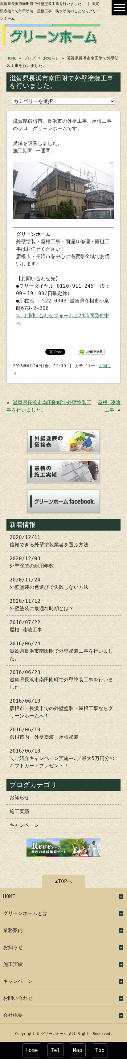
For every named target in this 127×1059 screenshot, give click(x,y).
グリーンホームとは (25, 913)
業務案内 (13, 930)
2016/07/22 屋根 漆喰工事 (26, 626)
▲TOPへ (63, 881)
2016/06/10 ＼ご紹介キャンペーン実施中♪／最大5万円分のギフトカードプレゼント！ (62, 758)
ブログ (30, 58)
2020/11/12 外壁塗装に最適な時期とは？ (42, 604)
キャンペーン (24, 825)
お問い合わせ (18, 998)
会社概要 (13, 1015)
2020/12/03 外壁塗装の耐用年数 (32, 562)
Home (32, 1050)
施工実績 (19, 811)
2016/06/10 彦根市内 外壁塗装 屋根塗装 (44, 733)
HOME (11, 58)
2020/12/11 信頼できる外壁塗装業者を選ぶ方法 (49, 541)
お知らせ (51, 58)
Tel (55, 1050)
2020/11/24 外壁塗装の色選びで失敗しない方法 (49, 583)
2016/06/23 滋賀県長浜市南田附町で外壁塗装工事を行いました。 (61, 679)
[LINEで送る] (91, 351)
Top (99, 1050)
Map (77, 1050)
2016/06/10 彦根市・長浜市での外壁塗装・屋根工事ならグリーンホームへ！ (61, 708)
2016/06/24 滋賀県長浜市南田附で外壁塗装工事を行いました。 (61, 651)
